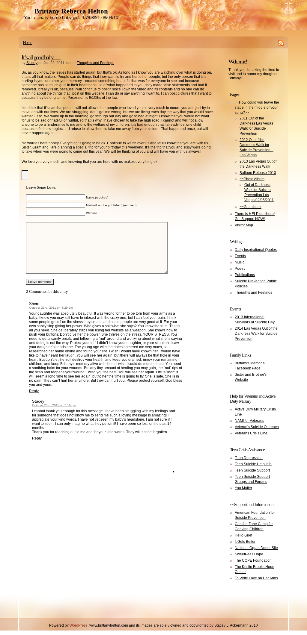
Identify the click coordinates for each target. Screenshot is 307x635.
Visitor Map (244, 225)
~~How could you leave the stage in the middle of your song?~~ (257, 107)
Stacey (31, 63)
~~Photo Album (252, 179)
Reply (34, 391)
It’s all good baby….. (41, 57)
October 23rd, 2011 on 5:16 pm (54, 405)
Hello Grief (243, 535)
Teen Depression (249, 458)
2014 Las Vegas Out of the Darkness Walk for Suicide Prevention (256, 333)
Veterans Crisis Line (251, 433)
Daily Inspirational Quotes (256, 250)
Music (239, 262)
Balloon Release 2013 (258, 173)
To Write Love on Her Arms (256, 578)
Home (27, 42)
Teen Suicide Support (252, 470)
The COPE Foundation (253, 560)
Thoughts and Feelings (95, 63)
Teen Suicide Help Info (253, 464)
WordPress (79, 625)
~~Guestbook (250, 207)
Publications (245, 275)
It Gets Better (245, 541)
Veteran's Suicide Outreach (257, 427)
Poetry (240, 268)
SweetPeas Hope (249, 554)
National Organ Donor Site (256, 548)
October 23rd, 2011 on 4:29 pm (51, 307)
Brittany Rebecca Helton (71, 11)
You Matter (243, 488)
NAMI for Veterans (249, 421)
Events (240, 256)
